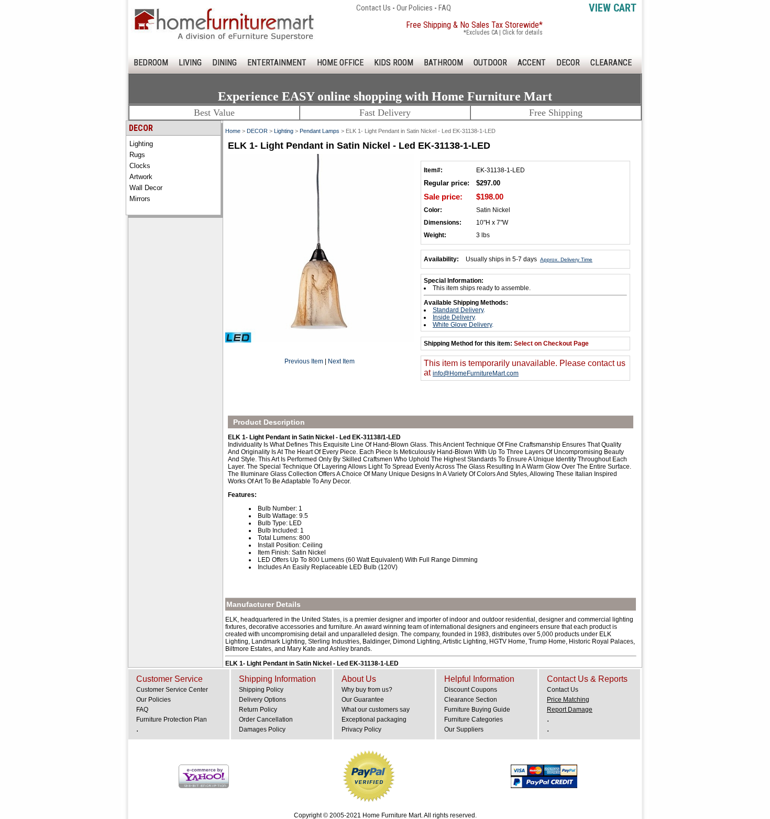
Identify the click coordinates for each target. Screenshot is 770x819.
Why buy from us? (367, 689)
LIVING (190, 63)
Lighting (141, 144)
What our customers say (376, 709)
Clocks (139, 166)
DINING (224, 63)
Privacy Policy (361, 729)
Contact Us (373, 8)
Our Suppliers (463, 729)
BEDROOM (151, 63)
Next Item (341, 361)
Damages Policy (262, 729)
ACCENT (532, 63)
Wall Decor (145, 188)
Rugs (137, 155)
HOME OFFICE (340, 63)
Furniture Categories (473, 719)
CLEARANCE (611, 63)
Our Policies (415, 8)
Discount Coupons (470, 689)
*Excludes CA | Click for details (503, 32)
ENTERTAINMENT (276, 63)
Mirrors (139, 199)
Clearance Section (470, 699)
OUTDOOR (490, 63)
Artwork (140, 177)
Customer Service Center (172, 689)
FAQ (444, 8)
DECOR (568, 63)
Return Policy (258, 709)
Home (232, 131)
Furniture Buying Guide (477, 709)
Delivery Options (262, 699)
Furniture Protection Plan (171, 719)
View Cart (612, 8)
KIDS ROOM (393, 63)
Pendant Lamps (319, 131)
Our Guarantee (363, 699)
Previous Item (303, 361)
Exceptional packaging (374, 719)
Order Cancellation (266, 719)
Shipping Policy (261, 689)
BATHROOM (443, 63)
